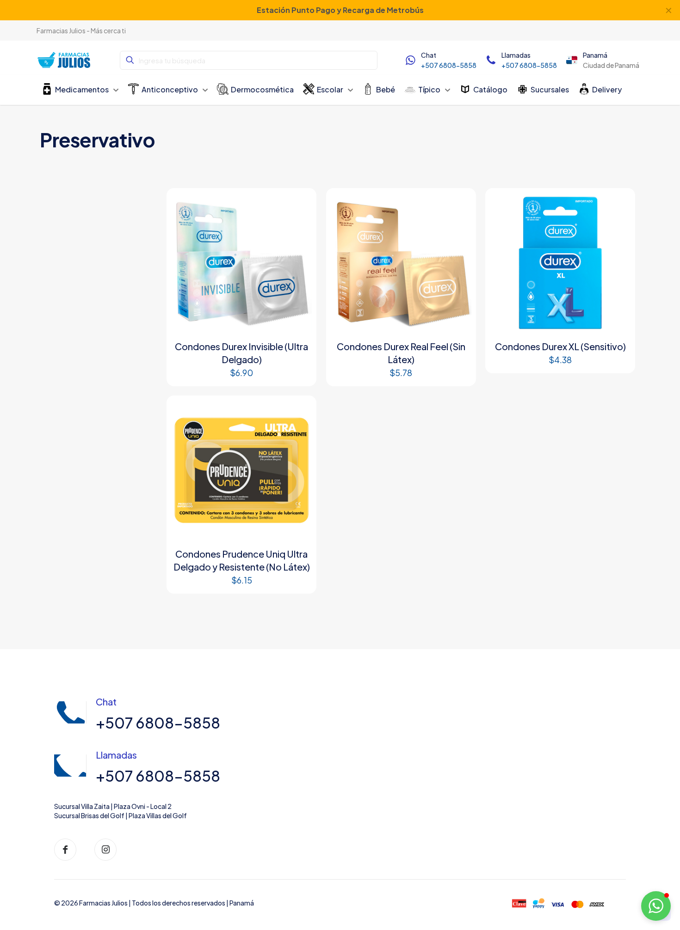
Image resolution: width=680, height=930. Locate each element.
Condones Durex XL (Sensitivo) (560, 346)
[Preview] (299, 225)
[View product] (299, 205)
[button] (656, 906)
